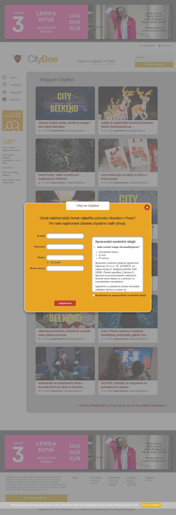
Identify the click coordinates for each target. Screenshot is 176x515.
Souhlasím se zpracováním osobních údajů (120, 295)
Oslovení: (39, 246)
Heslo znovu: (37, 268)
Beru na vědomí (151, 505)
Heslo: (41, 257)
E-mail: (41, 235)
